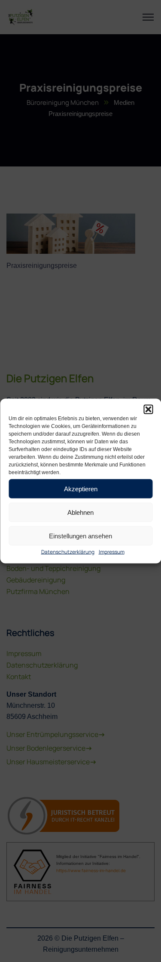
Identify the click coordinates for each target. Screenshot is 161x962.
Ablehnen (80, 512)
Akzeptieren (80, 488)
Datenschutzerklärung (67, 551)
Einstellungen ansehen (80, 535)
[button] (148, 409)
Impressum (112, 551)
